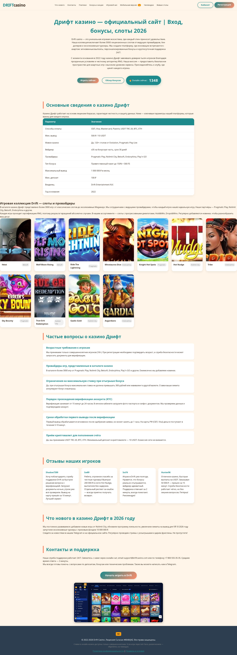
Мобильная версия (130, 5)
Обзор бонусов (113, 80)
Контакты (72, 5)
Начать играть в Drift (118, 575)
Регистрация (224, 4)
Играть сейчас (88, 80)
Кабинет (205, 5)
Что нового (60, 5)
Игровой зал (111, 5)
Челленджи (149, 5)
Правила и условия (135, 651)
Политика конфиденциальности (108, 651)
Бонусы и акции (96, 5)
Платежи (83, 5)
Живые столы (162, 5)
